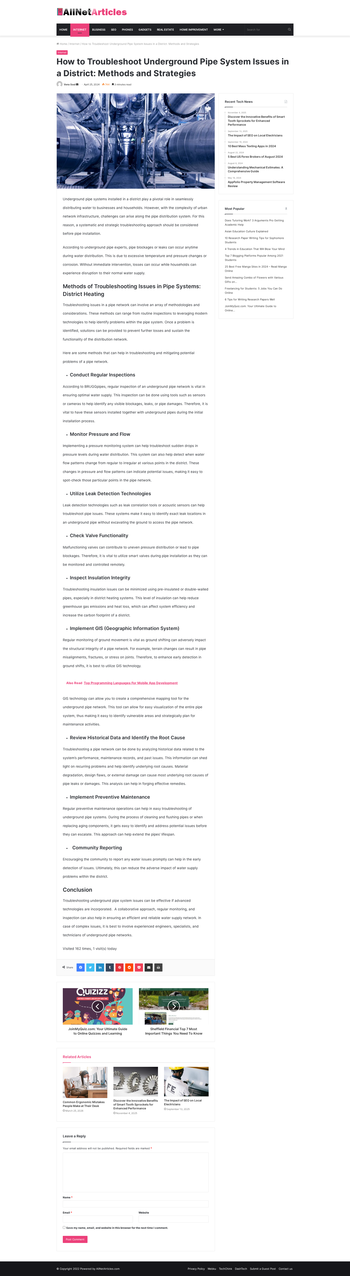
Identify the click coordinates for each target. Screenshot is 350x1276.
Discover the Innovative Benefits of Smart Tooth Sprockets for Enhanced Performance (135, 1104)
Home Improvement (194, 29)
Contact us (285, 1268)
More (217, 29)
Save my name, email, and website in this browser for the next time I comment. (117, 1227)
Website (144, 1212)
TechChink (225, 1268)
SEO (113, 29)
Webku (212, 1268)
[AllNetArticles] (92, 11)
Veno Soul (69, 84)
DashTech (241, 1268)
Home (63, 29)
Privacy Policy (196, 1268)
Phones (127, 29)
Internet (79, 29)
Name (68, 1197)
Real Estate (165, 29)
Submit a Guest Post (263, 1268)
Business (98, 29)
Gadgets (145, 29)
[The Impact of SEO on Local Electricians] (186, 1082)
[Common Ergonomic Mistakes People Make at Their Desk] (85, 1082)
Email (67, 1212)
